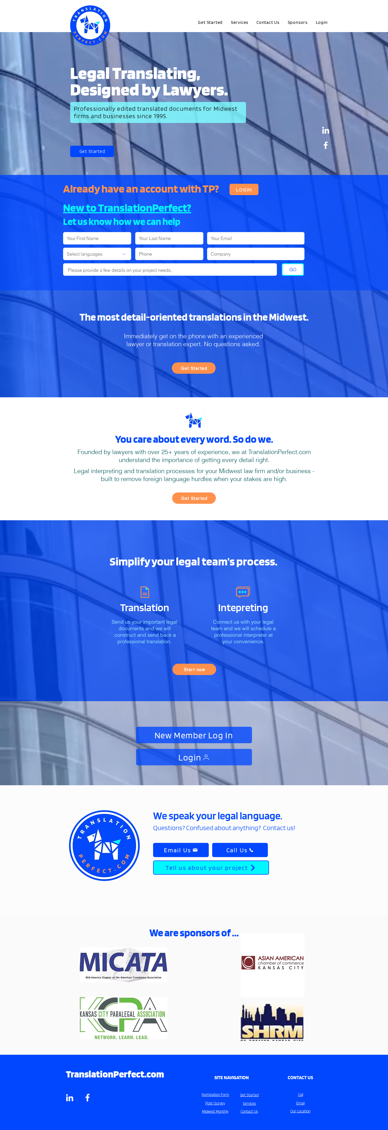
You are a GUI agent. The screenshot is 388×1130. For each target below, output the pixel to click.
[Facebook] (326, 145)
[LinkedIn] (326, 130)
